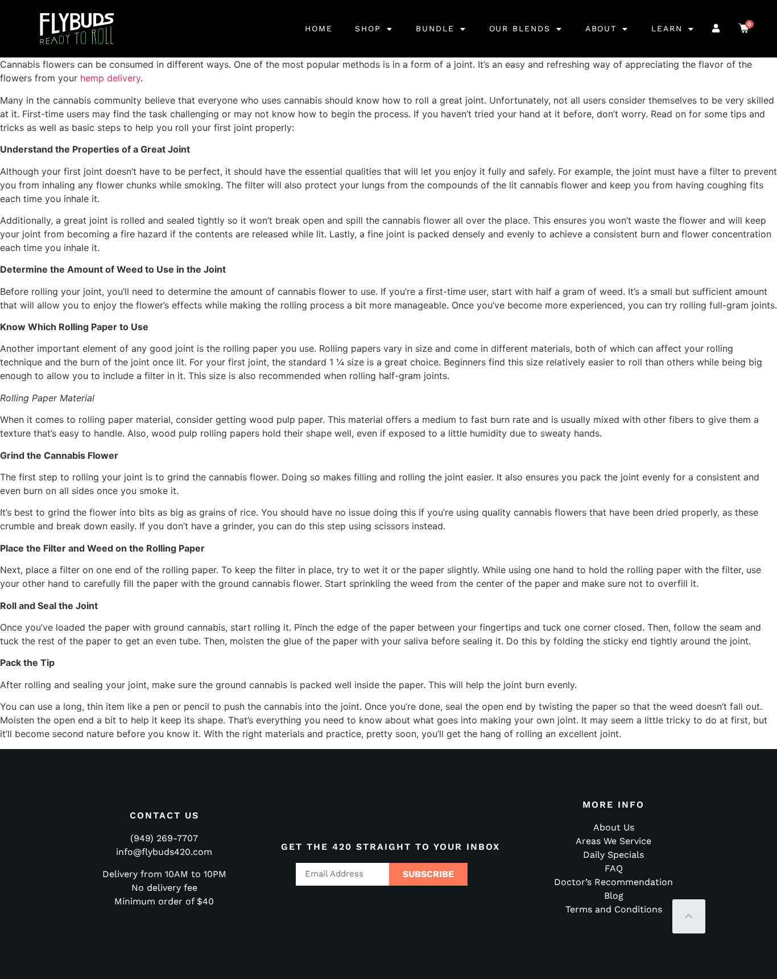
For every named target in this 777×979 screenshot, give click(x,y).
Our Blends (520, 28)
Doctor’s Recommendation (613, 882)
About (601, 28)
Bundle (435, 28)
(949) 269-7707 (164, 838)
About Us (613, 827)
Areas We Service (613, 841)
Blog (613, 895)
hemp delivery (110, 78)
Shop (368, 28)
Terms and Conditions (613, 909)
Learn (667, 28)
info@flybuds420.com (164, 851)
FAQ (614, 868)
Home (319, 28)
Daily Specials (613, 854)
